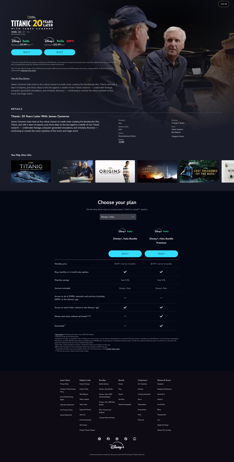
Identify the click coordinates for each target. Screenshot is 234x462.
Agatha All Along (162, 425)
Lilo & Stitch (161, 404)
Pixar (120, 389)
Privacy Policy (64, 384)
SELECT (26, 52)
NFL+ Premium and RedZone (105, 411)
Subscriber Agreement (67, 405)
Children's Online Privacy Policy (68, 390)
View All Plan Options (20, 78)
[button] (88, 380)
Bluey (159, 409)
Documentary (142, 409)
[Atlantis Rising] (73, 171)
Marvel (120, 394)
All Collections (142, 384)
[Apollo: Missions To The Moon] (157, 171)
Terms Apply (59, 334)
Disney (120, 384)
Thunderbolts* (161, 415)
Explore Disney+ (85, 384)
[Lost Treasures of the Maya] (199, 171)
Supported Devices (85, 409)
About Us (82, 415)
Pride (139, 415)
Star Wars (121, 399)
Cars (158, 420)
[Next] (229, 171)
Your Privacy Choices (66, 410)
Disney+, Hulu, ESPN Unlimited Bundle (105, 395)
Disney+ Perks (84, 389)
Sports (140, 399)
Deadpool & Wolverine (164, 389)
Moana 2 (160, 399)
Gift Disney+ (83, 425)
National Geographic (124, 404)
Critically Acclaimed (144, 394)
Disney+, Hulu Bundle (106, 389)
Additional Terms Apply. (28, 70)
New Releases (84, 394)
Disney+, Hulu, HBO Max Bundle (107, 403)
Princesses (141, 420)
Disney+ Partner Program (87, 430)
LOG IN (224, 4)
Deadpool (160, 384)
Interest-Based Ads (66, 415)
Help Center (83, 404)
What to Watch (84, 399)
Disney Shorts (142, 404)
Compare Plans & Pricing (107, 418)
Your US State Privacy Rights (66, 398)
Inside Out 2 (161, 394)
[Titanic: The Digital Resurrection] (31, 171)
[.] (99, 438)
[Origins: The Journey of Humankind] (115, 171)
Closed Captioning (85, 420)
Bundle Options (104, 384)
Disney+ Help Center (113, 349)
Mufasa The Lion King (164, 430)
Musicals (140, 389)
